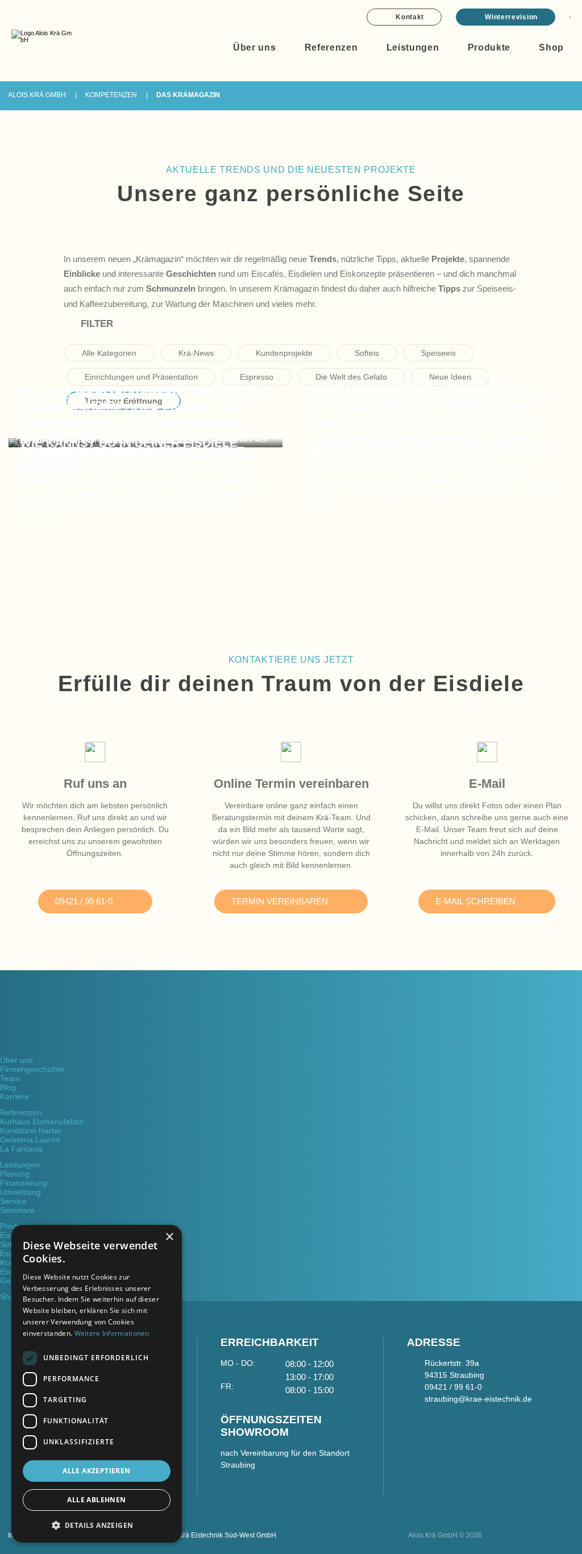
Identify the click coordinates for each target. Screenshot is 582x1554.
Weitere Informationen (111, 1333)
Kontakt (410, 17)
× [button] (169, 1237)
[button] (97, 1524)
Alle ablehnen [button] (96, 1500)
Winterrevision (511, 17)
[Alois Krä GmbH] (41, 37)
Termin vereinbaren (279, 901)
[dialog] (96, 1384)
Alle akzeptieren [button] (96, 1471)
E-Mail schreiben (475, 901)
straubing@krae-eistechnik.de (478, 1398)
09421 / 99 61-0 (84, 901)
